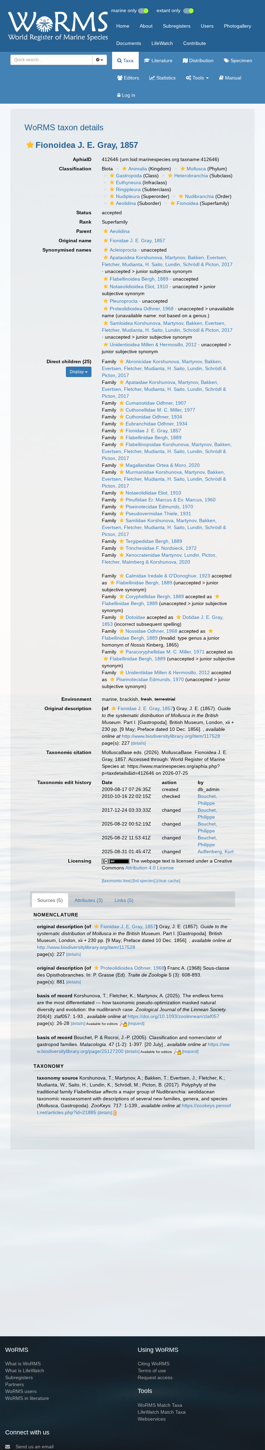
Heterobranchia (191, 175)
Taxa (128, 60)
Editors (130, 78)
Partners (14, 1384)
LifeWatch (162, 43)
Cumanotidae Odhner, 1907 (156, 403)
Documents (128, 43)
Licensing (79, 861)
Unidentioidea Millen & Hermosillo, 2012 (153, 344)
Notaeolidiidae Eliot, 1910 (153, 493)
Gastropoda (129, 175)
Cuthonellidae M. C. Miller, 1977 (160, 410)
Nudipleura (128, 196)
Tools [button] (198, 78)
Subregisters (176, 26)
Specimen (240, 60)
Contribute (194, 43)
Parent (83, 231)
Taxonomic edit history (64, 782)
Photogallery (237, 26)
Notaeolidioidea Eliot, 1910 (139, 286)
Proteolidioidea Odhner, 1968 (142, 308)
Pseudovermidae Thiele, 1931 (158, 513)
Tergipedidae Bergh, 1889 (154, 541)
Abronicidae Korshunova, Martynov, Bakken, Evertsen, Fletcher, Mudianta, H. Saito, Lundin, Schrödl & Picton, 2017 (164, 368)
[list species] (144, 880)
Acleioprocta (123, 250)
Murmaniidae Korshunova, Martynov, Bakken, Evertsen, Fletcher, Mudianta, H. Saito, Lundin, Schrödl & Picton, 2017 (164, 479)
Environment (76, 699)
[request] (136, 1023)
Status (83, 212)
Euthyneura (128, 182)
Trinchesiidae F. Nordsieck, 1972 (161, 548)
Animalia (137, 168)
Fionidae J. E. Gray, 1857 (137, 240)
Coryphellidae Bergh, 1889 (155, 596)
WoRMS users (21, 1391)
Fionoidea (187, 203)
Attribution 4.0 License (149, 867)
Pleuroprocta (124, 301)
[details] (138, 743)
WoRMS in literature (27, 1398)
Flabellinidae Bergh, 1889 (153, 437)
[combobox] (51, 60)
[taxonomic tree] (117, 880)
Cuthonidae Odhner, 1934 (154, 417)
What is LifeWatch (24, 1370)
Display (77, 371)
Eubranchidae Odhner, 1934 (156, 423)
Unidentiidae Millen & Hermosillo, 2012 (168, 672)
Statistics (165, 78)
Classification (75, 168)
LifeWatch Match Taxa (162, 1412)
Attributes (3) (89, 900)
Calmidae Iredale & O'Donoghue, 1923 (168, 575)
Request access (155, 1377)
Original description (68, 708)
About (146, 26)
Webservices (152, 1419)
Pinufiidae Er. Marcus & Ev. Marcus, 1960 (171, 499)
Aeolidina (126, 203)
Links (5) (124, 900)
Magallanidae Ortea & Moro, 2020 (163, 465)
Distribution (201, 60)
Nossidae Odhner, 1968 (151, 631)
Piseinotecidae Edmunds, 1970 (159, 506)
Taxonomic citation (68, 752)
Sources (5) (50, 900)
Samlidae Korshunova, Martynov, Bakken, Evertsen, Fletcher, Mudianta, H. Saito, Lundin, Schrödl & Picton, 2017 (164, 527)
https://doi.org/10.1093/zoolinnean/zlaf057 (173, 1016)
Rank (85, 222)
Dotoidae (135, 617)
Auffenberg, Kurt (216, 851)
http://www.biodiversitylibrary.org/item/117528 (171, 736)
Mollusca (196, 168)
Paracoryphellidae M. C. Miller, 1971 (165, 652)
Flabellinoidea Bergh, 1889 (139, 279)
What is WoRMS (23, 1363)
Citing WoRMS (153, 1363)
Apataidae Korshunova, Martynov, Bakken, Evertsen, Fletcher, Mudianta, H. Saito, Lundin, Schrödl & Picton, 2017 (164, 389)
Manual (232, 78)
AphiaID (82, 159)
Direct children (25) (69, 361)
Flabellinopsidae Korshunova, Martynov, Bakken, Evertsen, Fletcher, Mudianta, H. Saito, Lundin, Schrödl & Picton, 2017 (167, 451)
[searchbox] (49, 60)
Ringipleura (128, 189)
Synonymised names (66, 250)
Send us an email (34, 1446)
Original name (75, 240)
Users (207, 26)
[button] (30, 145)
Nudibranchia (199, 196)
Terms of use (152, 1370)
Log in (127, 95)
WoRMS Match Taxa (160, 1405)
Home (122, 26)
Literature (161, 60)
